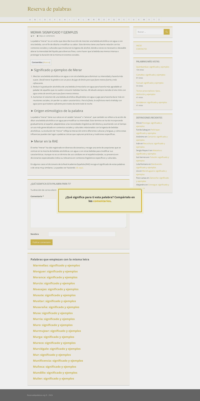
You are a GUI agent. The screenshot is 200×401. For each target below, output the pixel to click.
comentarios (102, 201)
